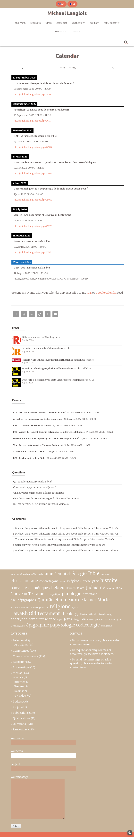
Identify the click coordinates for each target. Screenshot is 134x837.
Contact (75, 31)
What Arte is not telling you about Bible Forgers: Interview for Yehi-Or (58, 380)
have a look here (102, 654)
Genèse (85, 581)
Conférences (21, 650)
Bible (94, 573)
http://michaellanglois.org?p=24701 (33, 94)
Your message (19, 777)
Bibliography (111, 23)
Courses (94, 23)
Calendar (61, 23)
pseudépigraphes (23, 600)
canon (105, 574)
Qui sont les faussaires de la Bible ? (32, 481)
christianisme (24, 580)
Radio (18, 691)
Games (18, 677)
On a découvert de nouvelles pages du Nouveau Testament (46, 498)
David (63, 581)
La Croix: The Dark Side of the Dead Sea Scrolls (46, 348)
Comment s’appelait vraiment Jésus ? (34, 487)
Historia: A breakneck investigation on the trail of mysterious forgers (58, 359)
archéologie (75, 573)
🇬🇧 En (61, 3)
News (48, 23)
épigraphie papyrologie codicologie (63, 625)
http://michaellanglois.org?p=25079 (33, 199)
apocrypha (19, 619)
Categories (78, 23)
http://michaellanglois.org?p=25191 (32, 252)
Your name (18, 738)
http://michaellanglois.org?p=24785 (33, 147)
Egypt (59, 619)
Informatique (21, 667)
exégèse (73, 581)
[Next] (113, 68)
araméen (53, 573)
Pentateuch (110, 619)
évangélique (106, 626)
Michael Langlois (67, 13)
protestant (90, 594)
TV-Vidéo (20, 695)
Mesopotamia (96, 619)
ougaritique (55, 594)
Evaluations (20, 661)
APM (33, 574)
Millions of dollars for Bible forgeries (41, 337)
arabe (40, 574)
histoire (108, 580)
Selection (19, 640)
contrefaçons (49, 581)
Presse (18, 686)
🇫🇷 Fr (72, 3)
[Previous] (22, 68)
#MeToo (15, 574)
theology (70, 613)
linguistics (80, 619)
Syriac (74, 607)
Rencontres (20, 729)
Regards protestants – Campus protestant (29, 607)
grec (95, 581)
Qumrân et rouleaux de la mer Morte (73, 599)
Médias (17, 673)
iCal (89, 292)
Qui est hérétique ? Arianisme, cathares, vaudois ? (41, 503)
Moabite (110, 588)
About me (20, 23)
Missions (35, 23)
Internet (19, 681)
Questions (60, 31)
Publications (21, 712)
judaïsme (95, 587)
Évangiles (18, 625)
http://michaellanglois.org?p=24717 (32, 120)
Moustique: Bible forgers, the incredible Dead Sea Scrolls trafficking (57, 368)
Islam (80, 588)
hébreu (57, 587)
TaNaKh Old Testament (35, 613)
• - (56, 412)
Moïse (119, 588)
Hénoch (71, 588)
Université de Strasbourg (96, 614)
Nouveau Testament (29, 593)
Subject (15, 764)
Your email (17, 751)
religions (60, 606)
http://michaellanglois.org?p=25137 (32, 226)
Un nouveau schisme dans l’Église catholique (38, 492)
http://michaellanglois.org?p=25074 (33, 173)
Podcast (18, 701)
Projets (17, 707)
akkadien (25, 574)
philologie (71, 593)
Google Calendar (106, 292)
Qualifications (21, 718)
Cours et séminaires (25, 656)
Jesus (68, 619)
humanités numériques (30, 588)
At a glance (21, 644)
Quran (118, 620)
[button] (129, 832)
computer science (42, 619)
